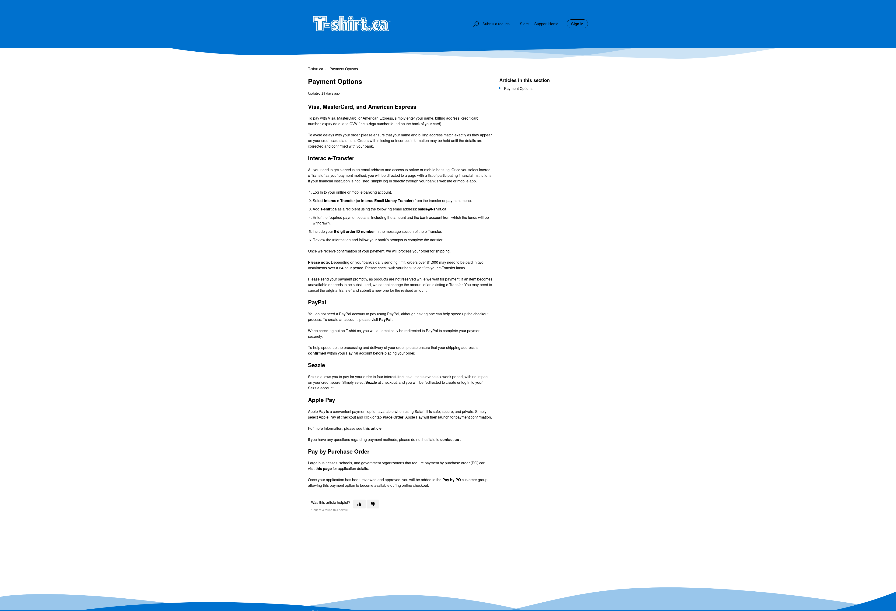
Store (524, 23)
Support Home (546, 23)
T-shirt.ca (315, 68)
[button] (475, 24)
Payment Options (343, 68)
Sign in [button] (577, 23)
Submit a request (497, 23)
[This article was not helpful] (373, 504)
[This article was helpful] (359, 504)
